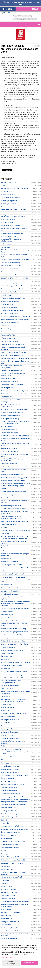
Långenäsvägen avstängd (9, 307)
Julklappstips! (5, 659)
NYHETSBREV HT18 (7, 689)
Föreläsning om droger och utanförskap (13, 713)
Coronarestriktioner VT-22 (9, 429)
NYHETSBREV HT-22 (7, 397)
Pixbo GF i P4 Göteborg (8, 716)
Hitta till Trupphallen (7, 326)
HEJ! (2, 551)
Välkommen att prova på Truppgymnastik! (14, 409)
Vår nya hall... (5, 823)
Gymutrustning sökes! (8, 304)
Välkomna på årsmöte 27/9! (9, 313)
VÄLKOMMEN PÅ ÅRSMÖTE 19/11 (11, 892)
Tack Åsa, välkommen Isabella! (10, 794)
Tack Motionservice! (7, 763)
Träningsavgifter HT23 (8, 335)
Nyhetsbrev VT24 (6, 295)
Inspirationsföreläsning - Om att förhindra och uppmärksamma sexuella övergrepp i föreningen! (15, 603)
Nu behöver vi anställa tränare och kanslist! (14, 568)
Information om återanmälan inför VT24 (13, 298)
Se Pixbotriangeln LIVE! (8, 378)
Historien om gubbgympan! (9, 432)
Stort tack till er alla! (7, 869)
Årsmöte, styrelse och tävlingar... (11, 832)
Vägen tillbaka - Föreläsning (9, 723)
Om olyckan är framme (8, 898)
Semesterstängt (6, 332)
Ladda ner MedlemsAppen (9, 732)
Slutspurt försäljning (7, 707)
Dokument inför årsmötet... (9, 939)
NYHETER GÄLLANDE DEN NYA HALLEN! (13, 577)
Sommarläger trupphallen (9, 201)
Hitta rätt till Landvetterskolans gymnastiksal (15, 901)
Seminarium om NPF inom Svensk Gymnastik (15, 391)
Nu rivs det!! (4, 571)
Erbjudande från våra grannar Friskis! (12, 289)
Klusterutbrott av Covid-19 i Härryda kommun (15, 436)
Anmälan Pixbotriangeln (8, 182)
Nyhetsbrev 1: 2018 (7, 735)
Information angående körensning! (12, 310)
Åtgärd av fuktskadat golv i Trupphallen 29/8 (15, 319)
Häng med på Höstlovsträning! (10, 262)
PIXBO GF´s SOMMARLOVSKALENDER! (13, 481)
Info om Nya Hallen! (7, 638)
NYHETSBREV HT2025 (8, 219)
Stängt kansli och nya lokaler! (10, 769)
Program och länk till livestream (10, 415)
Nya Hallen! (4, 527)
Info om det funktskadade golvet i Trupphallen (15, 316)
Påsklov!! (3, 726)
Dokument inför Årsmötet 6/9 (10, 686)
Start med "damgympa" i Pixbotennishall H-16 (15, 857)
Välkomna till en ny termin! (9, 618)
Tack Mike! (4, 488)
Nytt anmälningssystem (8, 236)
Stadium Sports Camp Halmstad (11, 729)
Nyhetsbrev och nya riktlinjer (9, 848)
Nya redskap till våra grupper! (10, 594)
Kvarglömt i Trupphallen (8, 329)
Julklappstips (5, 760)
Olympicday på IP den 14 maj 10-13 (12, 863)
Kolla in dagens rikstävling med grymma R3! (14, 478)
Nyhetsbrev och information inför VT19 (13, 650)
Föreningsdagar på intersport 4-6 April (13, 797)
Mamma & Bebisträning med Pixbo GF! (13, 371)
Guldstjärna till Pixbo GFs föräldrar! (12, 384)
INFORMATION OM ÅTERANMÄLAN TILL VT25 (15, 259)
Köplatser (4, 851)
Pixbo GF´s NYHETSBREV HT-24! (11, 266)
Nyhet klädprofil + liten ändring (10, 931)
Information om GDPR (8, 704)
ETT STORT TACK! (6, 585)
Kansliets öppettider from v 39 (10, 844)
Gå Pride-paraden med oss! (9, 341)
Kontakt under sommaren (9, 791)
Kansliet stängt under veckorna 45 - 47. (13, 841)
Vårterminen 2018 (6, 757)
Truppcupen (5, 883)
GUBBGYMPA (5, 820)
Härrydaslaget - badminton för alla (11, 877)
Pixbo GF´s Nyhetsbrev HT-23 (10, 323)
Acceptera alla (29, 963)
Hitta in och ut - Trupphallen (9, 451)
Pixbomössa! (5, 207)
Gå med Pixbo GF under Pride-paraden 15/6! (14, 278)
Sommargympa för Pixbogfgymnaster (13, 854)
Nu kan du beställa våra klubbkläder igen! (14, 352)
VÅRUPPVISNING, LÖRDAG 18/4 (11, 912)
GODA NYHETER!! (6, 838)
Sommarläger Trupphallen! (9, 292)
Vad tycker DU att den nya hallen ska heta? (14, 672)
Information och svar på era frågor (11, 275)
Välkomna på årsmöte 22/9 (9, 222)
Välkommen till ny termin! (9, 889)
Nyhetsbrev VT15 (6, 925)
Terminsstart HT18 (6, 696)
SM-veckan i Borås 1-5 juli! (9, 787)
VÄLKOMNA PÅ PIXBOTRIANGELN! (11, 749)
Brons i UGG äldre (6, 886)
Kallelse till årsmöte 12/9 (8, 611)
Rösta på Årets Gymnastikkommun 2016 (13, 860)
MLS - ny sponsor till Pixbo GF (10, 772)
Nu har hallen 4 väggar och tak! (10, 495)
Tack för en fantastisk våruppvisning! (12, 344)
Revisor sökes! (5, 668)
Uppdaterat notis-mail (8, 895)
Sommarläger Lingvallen (8, 204)
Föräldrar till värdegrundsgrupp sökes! (13, 641)
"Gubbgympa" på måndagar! (10, 922)
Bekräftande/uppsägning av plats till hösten (15, 632)
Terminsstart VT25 (6, 247)
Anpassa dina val (8, 957)
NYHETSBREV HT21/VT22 (9, 464)
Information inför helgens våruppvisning (13, 629)
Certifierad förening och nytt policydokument (15, 644)
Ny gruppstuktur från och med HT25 (12, 233)
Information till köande (8, 647)
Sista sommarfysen (7, 615)
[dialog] (20, 954)
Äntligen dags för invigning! (9, 448)
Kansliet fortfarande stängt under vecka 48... (15, 829)
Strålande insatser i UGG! (9, 808)
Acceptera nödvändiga (11, 963)
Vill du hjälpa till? (6, 558)
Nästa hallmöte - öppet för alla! (10, 817)
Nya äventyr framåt (7, 191)
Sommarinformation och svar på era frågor (14, 188)
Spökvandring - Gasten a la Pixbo (11, 665)
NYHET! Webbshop (7, 909)
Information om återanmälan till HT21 (12, 475)
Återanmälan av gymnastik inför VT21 (12, 506)
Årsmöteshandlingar (7, 778)
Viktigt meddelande (7, 244)
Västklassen (5, 880)
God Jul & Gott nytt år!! (8, 653)
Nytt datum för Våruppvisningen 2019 (12, 678)
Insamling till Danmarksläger (10, 720)
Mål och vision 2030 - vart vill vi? (11, 225)
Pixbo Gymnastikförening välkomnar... (12, 814)
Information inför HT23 (8, 338)
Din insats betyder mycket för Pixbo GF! (13, 394)
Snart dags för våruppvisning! (10, 419)
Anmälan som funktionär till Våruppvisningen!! (15, 358)
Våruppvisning (5, 710)
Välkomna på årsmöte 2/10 (9, 269)
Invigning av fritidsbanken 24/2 (10, 738)
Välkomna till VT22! (7, 426)
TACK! (3, 746)
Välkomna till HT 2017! (8, 781)
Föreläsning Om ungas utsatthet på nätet (13, 675)
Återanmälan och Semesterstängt (11, 621)
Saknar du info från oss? (8, 272)
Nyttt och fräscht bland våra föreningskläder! (15, 467)
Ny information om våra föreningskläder (13, 804)
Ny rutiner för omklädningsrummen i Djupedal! (15, 530)
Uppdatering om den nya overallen (12, 565)
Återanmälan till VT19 (7, 656)
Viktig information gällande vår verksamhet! (14, 521)
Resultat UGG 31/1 (6, 918)
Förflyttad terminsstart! (8, 498)
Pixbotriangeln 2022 (7, 388)
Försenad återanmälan (8, 194)
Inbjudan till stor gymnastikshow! (11, 286)
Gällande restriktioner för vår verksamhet (13, 492)
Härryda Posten (5, 866)
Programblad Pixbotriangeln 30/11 (11, 588)
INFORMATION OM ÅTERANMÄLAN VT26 (13, 210)
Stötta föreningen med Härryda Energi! (13, 216)
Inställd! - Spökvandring (8, 524)
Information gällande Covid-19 (10, 562)
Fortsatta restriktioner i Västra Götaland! (13, 509)
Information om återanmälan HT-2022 (12, 412)
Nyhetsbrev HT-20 (6, 533)
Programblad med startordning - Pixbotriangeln (15, 662)
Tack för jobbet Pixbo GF (8, 811)
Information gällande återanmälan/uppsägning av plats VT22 (19, 49)
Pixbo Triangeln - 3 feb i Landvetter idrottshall (15, 775)
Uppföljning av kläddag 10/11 (10, 591)
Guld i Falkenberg (6, 915)
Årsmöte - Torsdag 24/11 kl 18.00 (11, 835)
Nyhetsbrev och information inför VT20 (13, 574)
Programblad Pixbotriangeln (9, 381)
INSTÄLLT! (4, 185)
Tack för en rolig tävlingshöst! (10, 928)
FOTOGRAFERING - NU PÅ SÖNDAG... (12, 826)
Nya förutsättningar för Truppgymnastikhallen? (15, 608)
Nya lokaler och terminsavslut (10, 766)
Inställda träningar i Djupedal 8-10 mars (13, 635)
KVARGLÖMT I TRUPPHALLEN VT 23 (12, 355)
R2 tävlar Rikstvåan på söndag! (10, 301)
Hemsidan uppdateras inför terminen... (13, 784)
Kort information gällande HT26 (11, 197)
